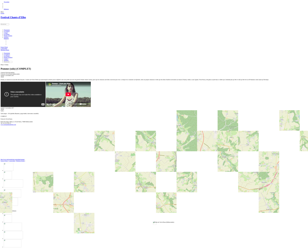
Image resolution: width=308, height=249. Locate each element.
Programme (7, 30)
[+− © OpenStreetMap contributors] (154, 143)
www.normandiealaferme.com (8, 124)
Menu (2, 12)
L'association (4, 48)
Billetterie (6, 9)
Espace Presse (4, 47)
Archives (6, 37)
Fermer (2, 13)
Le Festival (6, 31)
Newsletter (6, 2)
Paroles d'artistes (8, 35)
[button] (163, 222)
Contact (6, 33)
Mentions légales (5, 50)
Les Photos (6, 34)
